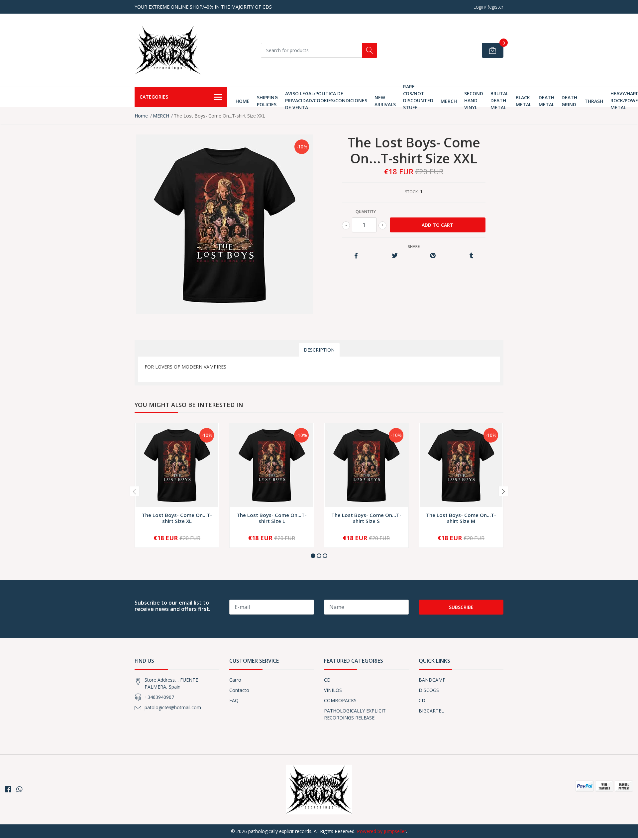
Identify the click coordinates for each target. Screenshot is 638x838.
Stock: (412, 192)
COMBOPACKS (340, 700)
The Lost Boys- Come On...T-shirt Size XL (177, 518)
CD (327, 680)
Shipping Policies (267, 101)
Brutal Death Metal (499, 100)
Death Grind (569, 101)
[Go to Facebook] (8, 789)
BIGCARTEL (431, 711)
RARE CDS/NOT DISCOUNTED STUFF (418, 97)
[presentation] (135, 491)
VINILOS (333, 690)
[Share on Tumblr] (471, 256)
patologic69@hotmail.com (173, 707)
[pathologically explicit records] (168, 50)
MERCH (449, 101)
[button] (313, 555)
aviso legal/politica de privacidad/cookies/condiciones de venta (326, 100)
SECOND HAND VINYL (473, 100)
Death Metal (546, 101)
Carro (235, 680)
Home (243, 101)
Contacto (239, 690)
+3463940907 (159, 697)
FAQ (234, 700)
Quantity (366, 211)
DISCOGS (429, 690)
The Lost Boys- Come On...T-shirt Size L (272, 518)
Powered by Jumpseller (381, 831)
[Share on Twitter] (394, 256)
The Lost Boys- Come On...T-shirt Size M (461, 518)
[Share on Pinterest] (433, 256)
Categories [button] (154, 97)
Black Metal (523, 101)
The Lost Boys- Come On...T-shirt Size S (366, 518)
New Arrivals (385, 101)
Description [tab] (319, 350)
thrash (594, 101)
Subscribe (461, 607)
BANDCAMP (432, 680)
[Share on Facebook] (356, 256)
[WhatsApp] (19, 789)
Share (414, 246)
